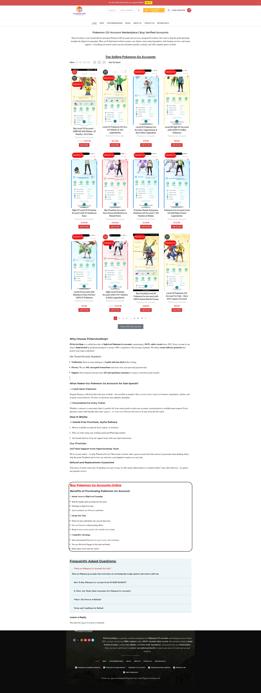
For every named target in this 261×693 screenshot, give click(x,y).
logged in (84, 622)
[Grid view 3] (99, 62)
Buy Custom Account (155, 10)
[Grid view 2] (94, 62)
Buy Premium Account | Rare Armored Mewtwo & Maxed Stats (115, 213)
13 (138, 318)
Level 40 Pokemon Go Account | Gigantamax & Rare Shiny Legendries (146, 130)
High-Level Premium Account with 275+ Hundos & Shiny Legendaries (115, 295)
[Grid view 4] (104, 62)
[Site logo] (79, 10)
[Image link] (83, 631)
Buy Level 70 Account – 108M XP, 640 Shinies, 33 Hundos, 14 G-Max (84, 131)
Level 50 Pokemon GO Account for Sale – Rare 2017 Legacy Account (177, 296)
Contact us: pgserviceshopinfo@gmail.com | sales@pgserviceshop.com (130, 678)
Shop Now (148, 2)
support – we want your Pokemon (117, 411)
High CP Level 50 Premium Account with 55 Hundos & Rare (84, 213)
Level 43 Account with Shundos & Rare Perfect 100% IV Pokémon (84, 295)
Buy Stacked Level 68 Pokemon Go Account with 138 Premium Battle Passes (146, 296)
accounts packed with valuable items (95, 529)
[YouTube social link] (85, 640)
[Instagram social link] (81, 640)
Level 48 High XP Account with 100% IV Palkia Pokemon (177, 130)
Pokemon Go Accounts (84, 137)
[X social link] (78, 640)
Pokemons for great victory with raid (100, 540)
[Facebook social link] (74, 640)
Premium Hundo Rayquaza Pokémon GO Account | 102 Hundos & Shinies (146, 213)
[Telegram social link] (92, 640)
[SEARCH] (138, 10)
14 (142, 318)
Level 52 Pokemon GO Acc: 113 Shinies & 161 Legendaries (115, 130)
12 (134, 318)
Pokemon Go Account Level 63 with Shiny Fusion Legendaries (177, 213)
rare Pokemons (90, 510)
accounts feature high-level (150, 394)
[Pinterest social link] (89, 640)
